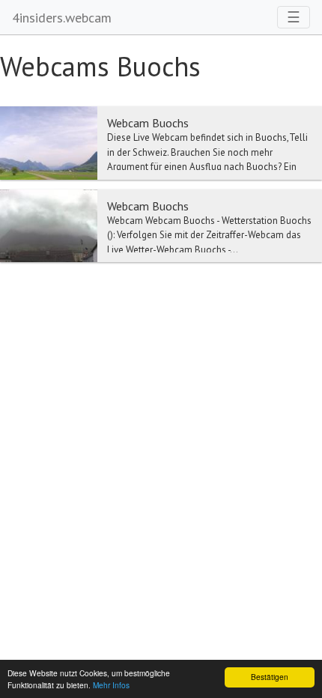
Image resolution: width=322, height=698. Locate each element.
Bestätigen (269, 676)
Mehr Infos (111, 685)
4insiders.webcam (62, 17)
